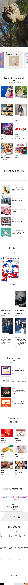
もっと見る (14, 163)
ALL (6, 178)
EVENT (13, 178)
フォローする (14, 575)
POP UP (9, 178)
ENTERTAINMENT (18, 178)
